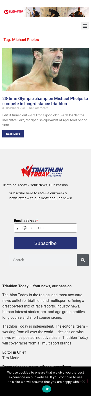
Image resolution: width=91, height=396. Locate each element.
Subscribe (45, 243)
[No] (84, 381)
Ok (47, 389)
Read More (13, 133)
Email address (26, 220)
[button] (85, 26)
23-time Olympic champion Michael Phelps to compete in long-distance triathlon (45, 101)
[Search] (83, 260)
